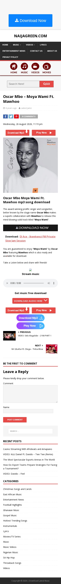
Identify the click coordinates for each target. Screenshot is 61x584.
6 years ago (11, 108)
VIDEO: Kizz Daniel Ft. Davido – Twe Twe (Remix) (28, 454)
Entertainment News (14, 51)
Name (6, 407)
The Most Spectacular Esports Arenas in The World (29, 459)
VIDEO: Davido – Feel (14, 473)
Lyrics (43, 44)
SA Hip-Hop (9, 557)
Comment (8, 383)
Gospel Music (10, 515)
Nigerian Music (10, 552)
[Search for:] (30, 431)
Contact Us (36, 51)
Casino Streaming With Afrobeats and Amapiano (27, 449)
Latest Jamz (26, 108)
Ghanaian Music (11, 510)
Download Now (32, 20)
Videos (29, 44)
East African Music (12, 494)
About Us (52, 51)
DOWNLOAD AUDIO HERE (28, 300)
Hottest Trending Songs (15, 520)
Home (5, 44)
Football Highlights (12, 504)
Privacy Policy (10, 57)
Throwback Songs (12, 562)
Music (16, 44)
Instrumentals (10, 525)
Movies (47, 73)
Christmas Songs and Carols (17, 489)
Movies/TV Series (12, 536)
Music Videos (9, 546)
